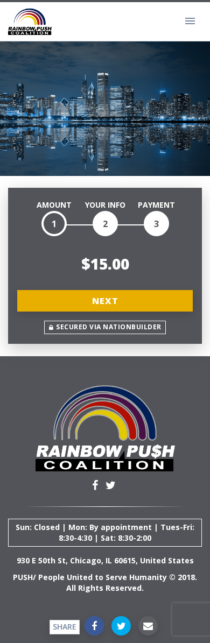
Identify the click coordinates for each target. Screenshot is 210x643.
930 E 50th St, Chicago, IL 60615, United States (105, 560)
